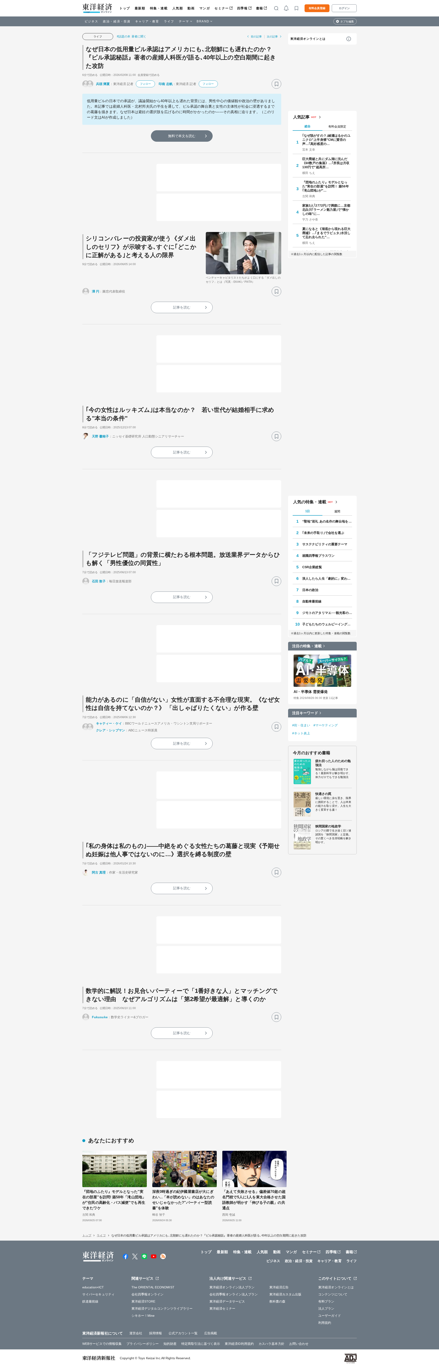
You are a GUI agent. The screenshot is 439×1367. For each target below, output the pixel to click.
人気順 (177, 8)
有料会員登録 (317, 8)
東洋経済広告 (279, 1287)
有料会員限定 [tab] (337, 126)
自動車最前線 (312, 601)
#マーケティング (325, 725)
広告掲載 (210, 1333)
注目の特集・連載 (307, 646)
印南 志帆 (166, 84)
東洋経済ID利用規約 (239, 1344)
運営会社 (135, 1333)
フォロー (145, 83)
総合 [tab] (308, 126)
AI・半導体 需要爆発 (311, 692)
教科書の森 (277, 1301)
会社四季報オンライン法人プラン (233, 1294)
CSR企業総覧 (312, 567)
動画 (191, 8)
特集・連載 (159, 8)
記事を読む (181, 307)
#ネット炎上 (301, 733)
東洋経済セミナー (222, 1308)
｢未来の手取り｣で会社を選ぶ (323, 533)
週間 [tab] (337, 511)
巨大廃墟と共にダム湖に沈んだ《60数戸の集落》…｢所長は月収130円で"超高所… (326, 163)
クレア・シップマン (110, 730)
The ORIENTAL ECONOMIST (152, 1287)
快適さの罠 (323, 794)
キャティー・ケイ (109, 723)
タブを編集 (347, 21)
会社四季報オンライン (147, 1294)
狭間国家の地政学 (328, 826)
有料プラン (326, 1301)
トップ (124, 8)
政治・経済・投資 (117, 21)
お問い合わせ (299, 1344)
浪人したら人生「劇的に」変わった (327, 578)
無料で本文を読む (182, 136)
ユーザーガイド (329, 1315)
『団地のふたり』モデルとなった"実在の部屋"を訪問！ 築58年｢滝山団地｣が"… (325, 186)
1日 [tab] (307, 511)
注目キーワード (305, 713)
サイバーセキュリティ (98, 1294)
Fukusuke (100, 1017)
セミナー (221, 8)
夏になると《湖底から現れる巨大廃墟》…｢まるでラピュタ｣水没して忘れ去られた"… (326, 233)
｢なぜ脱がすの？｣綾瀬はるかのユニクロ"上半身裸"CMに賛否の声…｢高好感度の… (326, 140)
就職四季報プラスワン (318, 555)
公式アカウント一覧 (183, 1333)
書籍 (259, 8)
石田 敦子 (99, 581)
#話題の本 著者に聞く (131, 36)
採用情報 (155, 1333)
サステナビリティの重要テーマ (324, 544)
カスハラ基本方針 (271, 1344)
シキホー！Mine (143, 1315)
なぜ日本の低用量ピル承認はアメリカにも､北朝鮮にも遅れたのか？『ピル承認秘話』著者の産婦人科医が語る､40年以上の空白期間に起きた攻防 (181, 57)
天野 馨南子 (100, 436)
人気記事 (301, 117)
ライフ (169, 21)
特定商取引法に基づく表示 (200, 1344)
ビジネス (91, 21)
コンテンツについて (332, 1294)
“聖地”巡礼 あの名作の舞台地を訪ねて (327, 521)
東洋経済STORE (143, 1301)
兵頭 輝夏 (103, 84)
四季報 (242, 8)
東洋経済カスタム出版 (285, 1294)
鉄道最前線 (90, 1301)
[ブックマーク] (276, 84)
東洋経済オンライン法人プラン (231, 1287)
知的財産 (169, 1344)
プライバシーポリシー (142, 1344)
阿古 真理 (99, 872)
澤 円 (95, 291)
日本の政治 (310, 590)
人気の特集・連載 (309, 502)
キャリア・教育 (147, 21)
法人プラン (326, 1308)
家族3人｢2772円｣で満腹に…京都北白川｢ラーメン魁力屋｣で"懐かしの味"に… (326, 210)
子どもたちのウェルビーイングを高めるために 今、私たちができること (327, 624)
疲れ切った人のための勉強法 (333, 763)
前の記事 (256, 36)
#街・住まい (301, 725)
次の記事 (272, 36)
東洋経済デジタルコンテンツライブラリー (162, 1308)
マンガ (204, 8)
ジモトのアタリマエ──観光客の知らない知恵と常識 (327, 613)
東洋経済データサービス (227, 1301)
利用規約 (324, 1322)
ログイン (344, 8)
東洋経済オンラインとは (308, 38)
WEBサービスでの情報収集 (102, 1344)
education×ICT (93, 1287)
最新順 (140, 8)
